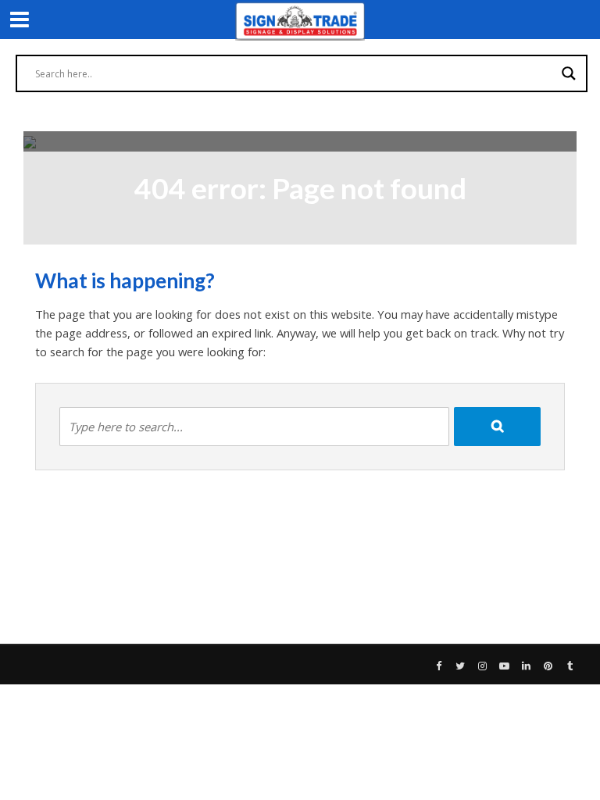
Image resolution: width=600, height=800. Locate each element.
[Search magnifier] (569, 73)
